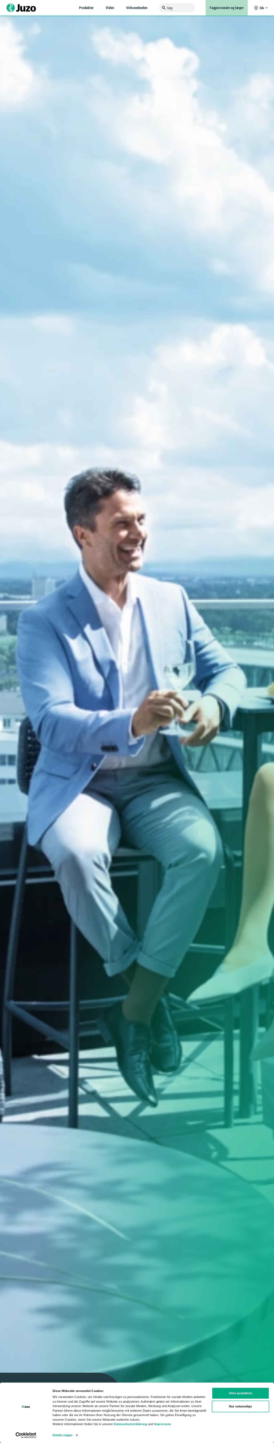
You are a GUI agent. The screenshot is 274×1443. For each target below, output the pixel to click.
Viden (110, 8)
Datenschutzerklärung (130, 1424)
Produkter (86, 8)
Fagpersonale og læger (227, 8)
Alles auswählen (240, 1393)
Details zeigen (62, 1435)
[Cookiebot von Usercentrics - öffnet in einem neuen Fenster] (26, 1435)
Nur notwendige (240, 1406)
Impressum (162, 1424)
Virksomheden (136, 8)
